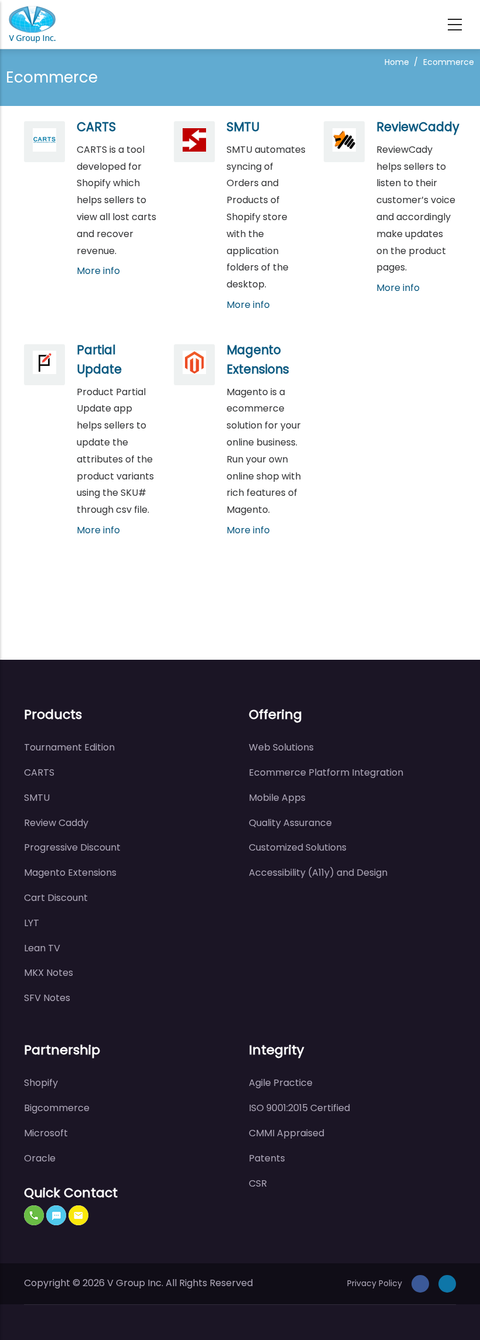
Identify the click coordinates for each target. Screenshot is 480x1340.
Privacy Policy (374, 1283)
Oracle (40, 1158)
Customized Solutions (298, 847)
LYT (31, 923)
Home (397, 62)
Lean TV (42, 948)
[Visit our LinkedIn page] (447, 1283)
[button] (34, 1215)
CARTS (96, 126)
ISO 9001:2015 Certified (299, 1108)
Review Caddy (56, 823)
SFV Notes (47, 998)
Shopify (41, 1082)
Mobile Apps (277, 797)
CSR (258, 1183)
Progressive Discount (72, 847)
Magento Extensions (70, 872)
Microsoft (46, 1133)
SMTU (243, 126)
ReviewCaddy (418, 126)
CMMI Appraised (286, 1133)
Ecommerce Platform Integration (326, 772)
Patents (267, 1158)
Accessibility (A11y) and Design (318, 872)
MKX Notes (48, 972)
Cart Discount (56, 897)
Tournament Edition (69, 747)
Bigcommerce (57, 1108)
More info (98, 270)
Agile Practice (281, 1082)
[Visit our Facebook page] (420, 1283)
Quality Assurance (290, 823)
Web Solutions (281, 747)
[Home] (32, 24)
